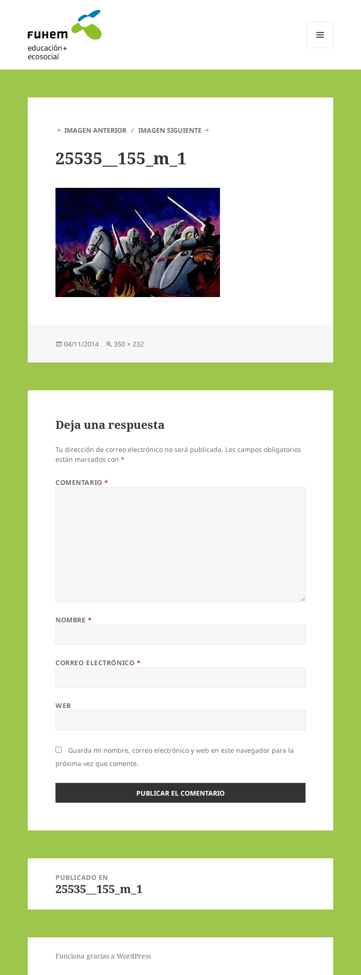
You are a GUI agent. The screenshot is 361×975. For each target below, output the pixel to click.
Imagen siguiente (170, 130)
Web (63, 705)
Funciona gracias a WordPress (103, 955)
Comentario (82, 482)
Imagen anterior (95, 130)
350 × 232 (129, 343)
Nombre (73, 619)
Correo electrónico (98, 662)
